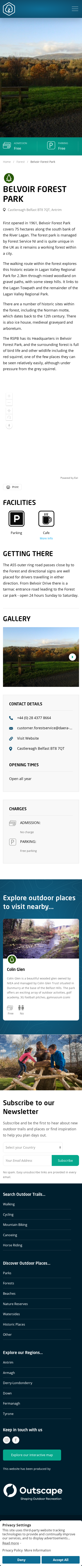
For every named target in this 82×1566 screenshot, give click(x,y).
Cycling (8, 1214)
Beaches (9, 1293)
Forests (8, 1283)
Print (15, 487)
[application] (41, 434)
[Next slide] (72, 657)
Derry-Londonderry (17, 1383)
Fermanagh (11, 1403)
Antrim (8, 1362)
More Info (46, 538)
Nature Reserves (15, 1304)
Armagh (9, 1373)
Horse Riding (12, 1245)
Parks (7, 1273)
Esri (76, 477)
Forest (20, 162)
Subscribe (65, 1160)
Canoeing (10, 1235)
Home (7, 162)
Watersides (11, 1314)
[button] (75, 9)
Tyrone (8, 1414)
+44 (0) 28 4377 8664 (34, 717)
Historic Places (14, 1324)
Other (7, 1334)
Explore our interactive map (32, 1455)
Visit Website (28, 738)
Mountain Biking (15, 1224)
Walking (9, 1204)
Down (7, 1393)
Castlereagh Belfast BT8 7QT (40, 748)
